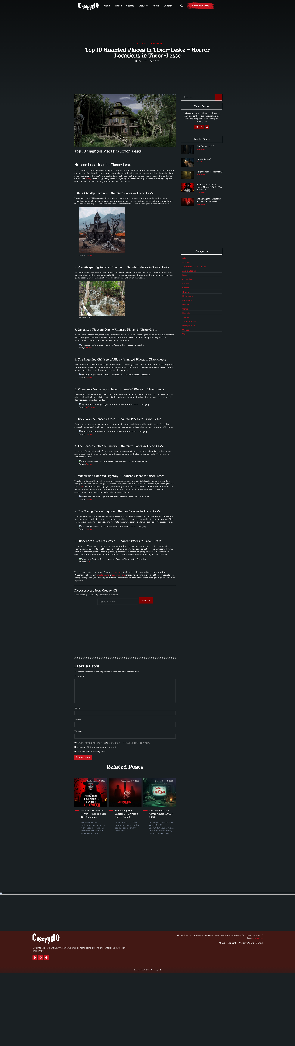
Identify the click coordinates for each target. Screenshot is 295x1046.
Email (77, 720)
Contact (168, 5)
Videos (118, 5)
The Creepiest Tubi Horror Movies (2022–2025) (161, 813)
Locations (187, 300)
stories (82, 486)
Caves (136, 43)
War (184, 334)
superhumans (118, 575)
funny (88, 179)
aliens (106, 575)
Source (89, 255)
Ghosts (185, 292)
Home (107, 5)
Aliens (185, 258)
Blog (184, 275)
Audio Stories (189, 271)
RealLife (186, 313)
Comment (79, 676)
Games (185, 288)
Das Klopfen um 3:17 (205, 146)
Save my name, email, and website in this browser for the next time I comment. (113, 743)
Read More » (201, 149)
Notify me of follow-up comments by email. (96, 747)
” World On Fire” (204, 159)
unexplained (156, 43)
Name (77, 708)
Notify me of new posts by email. (91, 752)
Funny (185, 283)
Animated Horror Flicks (194, 267)
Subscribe (146, 600)
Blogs (142, 5)
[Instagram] (201, 127)
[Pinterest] (207, 127)
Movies (185, 304)
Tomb (144, 43)
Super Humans (190, 321)
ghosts (100, 575)
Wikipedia (91, 407)
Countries (187, 279)
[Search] (218, 97)
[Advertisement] (125, 637)
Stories (130, 5)
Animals (186, 262)
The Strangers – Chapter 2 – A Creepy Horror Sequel (126, 813)
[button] (181, 5)
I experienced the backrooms (209, 172)
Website (78, 731)
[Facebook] (196, 127)
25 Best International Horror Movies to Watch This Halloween (93, 813)
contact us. (257, 938)
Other (185, 309)
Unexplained (188, 326)
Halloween (187, 296)
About (156, 5)
